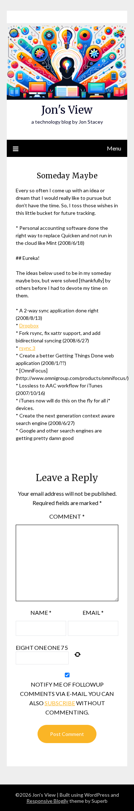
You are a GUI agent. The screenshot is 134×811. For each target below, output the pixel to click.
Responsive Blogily (47, 801)
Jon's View (67, 110)
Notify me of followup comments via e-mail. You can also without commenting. (67, 698)
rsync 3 (27, 348)
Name (40, 612)
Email (93, 612)
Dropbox (29, 325)
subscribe (60, 702)
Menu (114, 148)
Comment (67, 516)
